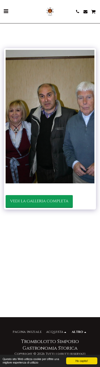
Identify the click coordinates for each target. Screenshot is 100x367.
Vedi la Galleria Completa (39, 201)
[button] (5, 11)
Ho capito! (81, 361)
